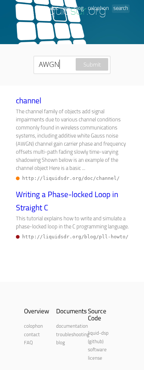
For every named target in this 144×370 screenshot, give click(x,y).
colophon (98, 8)
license (95, 358)
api (66, 8)
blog (78, 8)
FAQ (28, 343)
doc (54, 8)
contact (32, 334)
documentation (72, 326)
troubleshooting (72, 334)
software (97, 350)
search (120, 8)
